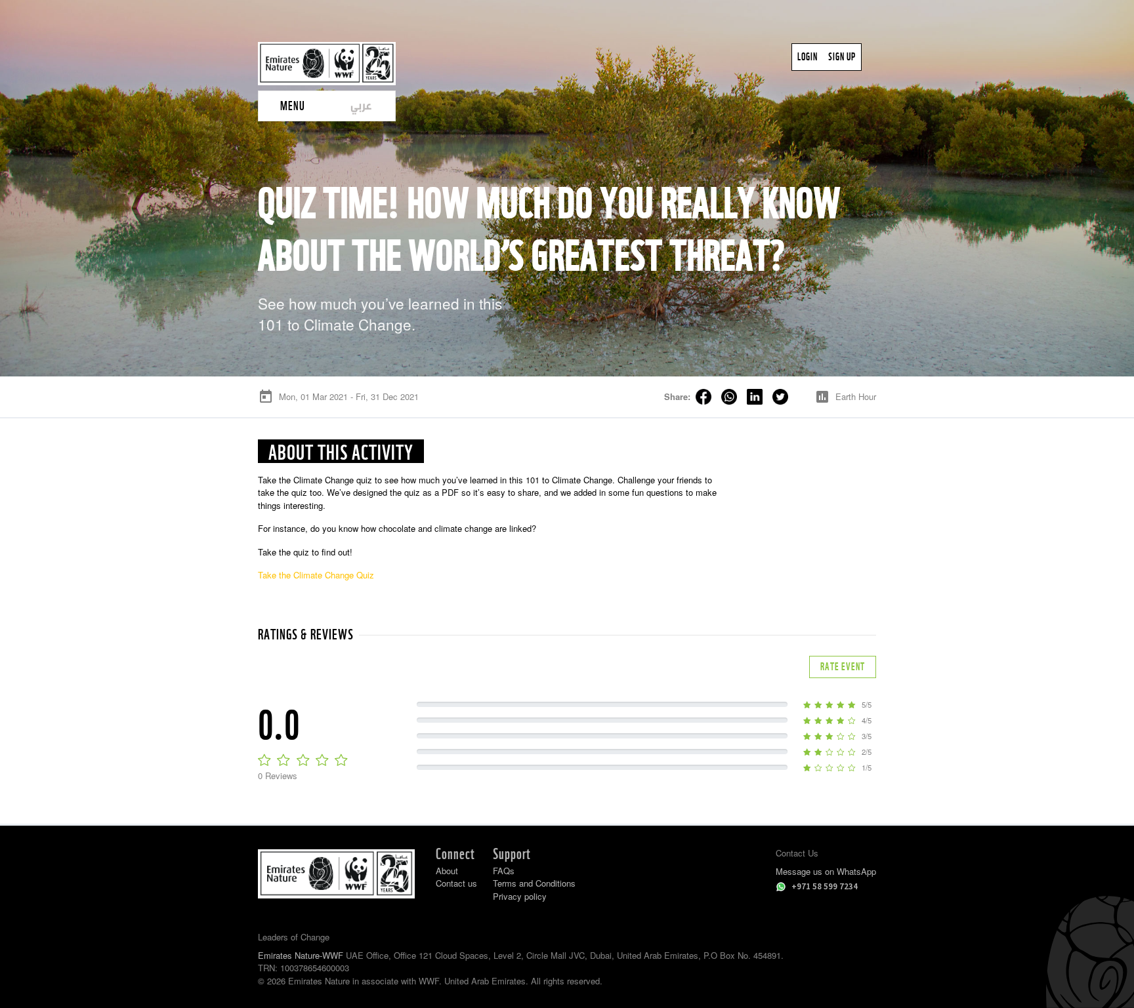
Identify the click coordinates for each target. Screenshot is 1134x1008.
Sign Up (842, 56)
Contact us (456, 883)
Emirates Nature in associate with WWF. (365, 981)
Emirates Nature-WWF (300, 955)
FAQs (503, 870)
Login (807, 56)
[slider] (304, 759)
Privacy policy (520, 896)
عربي (361, 105)
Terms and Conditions (534, 883)
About (447, 870)
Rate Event (842, 666)
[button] (293, 106)
